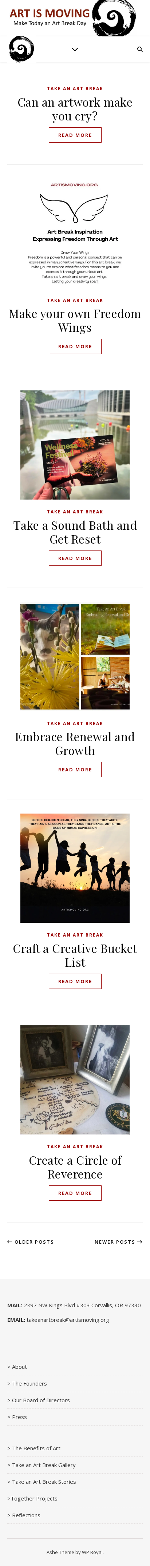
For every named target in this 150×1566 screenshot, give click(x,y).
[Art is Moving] (21, 49)
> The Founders (27, 1383)
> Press (17, 1416)
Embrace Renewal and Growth (75, 743)
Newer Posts (116, 1242)
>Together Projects (32, 1498)
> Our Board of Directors (38, 1400)
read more (75, 135)
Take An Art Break (75, 89)
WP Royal (92, 1552)
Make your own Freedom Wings (75, 320)
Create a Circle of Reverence (75, 1166)
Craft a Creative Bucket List (75, 955)
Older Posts (33, 1242)
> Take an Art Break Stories (41, 1481)
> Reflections (23, 1515)
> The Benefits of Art (33, 1448)
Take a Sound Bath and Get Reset (75, 531)
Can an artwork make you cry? (75, 108)
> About (17, 1366)
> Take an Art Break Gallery (41, 1464)
